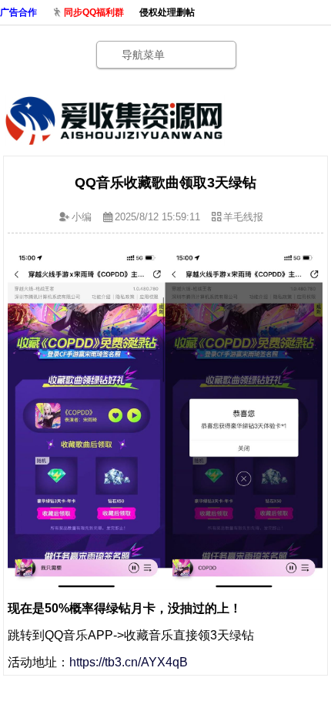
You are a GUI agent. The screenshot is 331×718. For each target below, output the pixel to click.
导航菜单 (143, 55)
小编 (82, 217)
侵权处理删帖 (167, 12)
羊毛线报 (243, 217)
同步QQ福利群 (94, 12)
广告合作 (18, 12)
